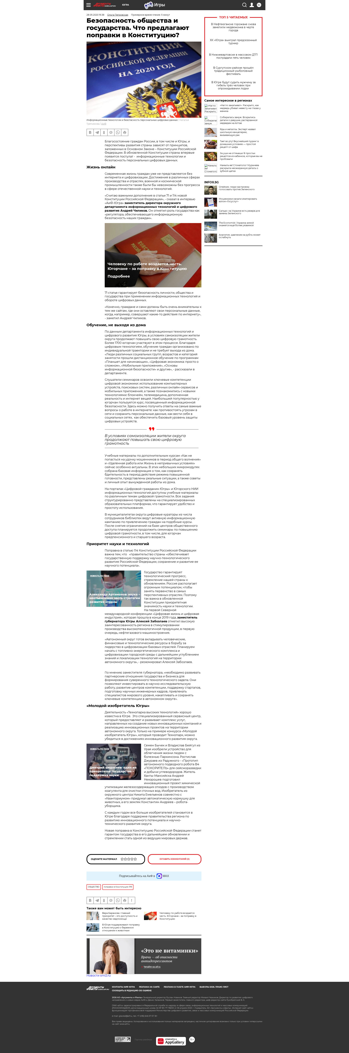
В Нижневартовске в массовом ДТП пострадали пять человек (233, 56)
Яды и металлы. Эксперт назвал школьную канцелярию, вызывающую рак (238, 132)
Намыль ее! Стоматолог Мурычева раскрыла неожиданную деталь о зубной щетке (239, 168)
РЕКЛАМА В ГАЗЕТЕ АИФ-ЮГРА (179, 987)
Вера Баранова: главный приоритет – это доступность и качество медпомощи (119, 916)
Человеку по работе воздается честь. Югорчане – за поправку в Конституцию (147, 266)
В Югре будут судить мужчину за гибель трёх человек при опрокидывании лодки (233, 85)
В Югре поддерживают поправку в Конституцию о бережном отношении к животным (121, 927)
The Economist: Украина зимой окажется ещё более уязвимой (236, 224)
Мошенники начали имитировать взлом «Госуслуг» (238, 200)
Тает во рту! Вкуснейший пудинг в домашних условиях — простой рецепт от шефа (239, 144)
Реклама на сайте (149, 987)
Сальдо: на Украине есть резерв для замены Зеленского (239, 212)
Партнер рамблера (143, 1039)
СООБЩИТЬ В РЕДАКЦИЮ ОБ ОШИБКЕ (132, 990)
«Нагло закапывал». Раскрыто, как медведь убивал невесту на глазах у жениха (240, 108)
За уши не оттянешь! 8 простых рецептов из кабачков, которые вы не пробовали (241, 156)
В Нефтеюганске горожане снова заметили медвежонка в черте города (233, 27)
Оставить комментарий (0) (175, 859)
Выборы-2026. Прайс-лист (214, 987)
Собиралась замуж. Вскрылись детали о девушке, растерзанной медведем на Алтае (238, 120)
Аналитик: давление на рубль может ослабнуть (239, 236)
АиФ (103, 123)
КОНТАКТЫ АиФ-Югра (123, 987)
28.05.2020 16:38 (95, 14)
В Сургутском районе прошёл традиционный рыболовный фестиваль (233, 71)
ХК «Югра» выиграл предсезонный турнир (233, 42)
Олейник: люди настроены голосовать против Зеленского (237, 188)
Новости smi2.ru (99, 975)
